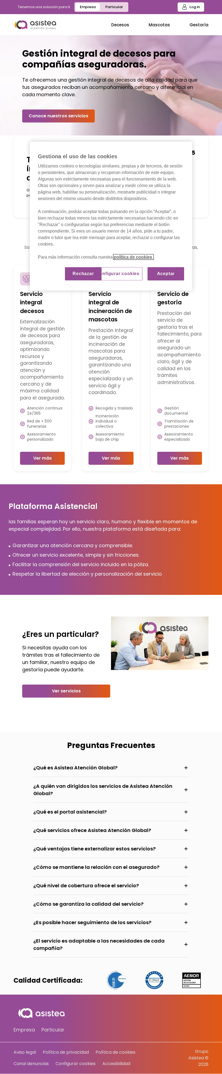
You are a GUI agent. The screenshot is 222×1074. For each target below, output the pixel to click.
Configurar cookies (76, 1063)
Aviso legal (25, 1052)
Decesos (120, 25)
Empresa (88, 6)
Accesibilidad (116, 1063)
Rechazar (83, 273)
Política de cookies (115, 1052)
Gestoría (199, 25)
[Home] (35, 24)
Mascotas (159, 25)
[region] (111, 216)
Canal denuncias (31, 1063)
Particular (114, 6)
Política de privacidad (66, 1052)
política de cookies (133, 257)
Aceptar (166, 273)
